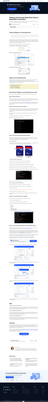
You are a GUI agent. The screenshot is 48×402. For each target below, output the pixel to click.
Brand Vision (43, 390)
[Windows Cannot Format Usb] (24, 60)
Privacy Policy (40, 400)
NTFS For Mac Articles (36, 390)
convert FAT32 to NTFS (33, 326)
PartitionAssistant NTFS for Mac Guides (26, 390)
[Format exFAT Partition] (24, 253)
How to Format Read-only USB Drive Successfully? (15, 358)
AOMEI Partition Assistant (28, 228)
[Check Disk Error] (24, 126)
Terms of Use (43, 400)
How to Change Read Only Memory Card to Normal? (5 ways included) (16, 364)
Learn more (21, 401)
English (5, 392)
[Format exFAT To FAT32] (24, 271)
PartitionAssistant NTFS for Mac (16, 390)
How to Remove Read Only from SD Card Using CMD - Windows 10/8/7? (31, 359)
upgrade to (34, 330)
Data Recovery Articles (36, 391)
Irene (12, 24)
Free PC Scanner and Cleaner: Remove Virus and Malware (28, 102)
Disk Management (11, 81)
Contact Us (43, 394)
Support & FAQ (43, 391)
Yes (32, 340)
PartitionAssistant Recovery (15, 391)
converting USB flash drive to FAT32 (22, 235)
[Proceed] (24, 290)
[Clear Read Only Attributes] (24, 175)
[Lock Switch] (24, 151)
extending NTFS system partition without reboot (28, 329)
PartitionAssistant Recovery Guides (25, 391)
